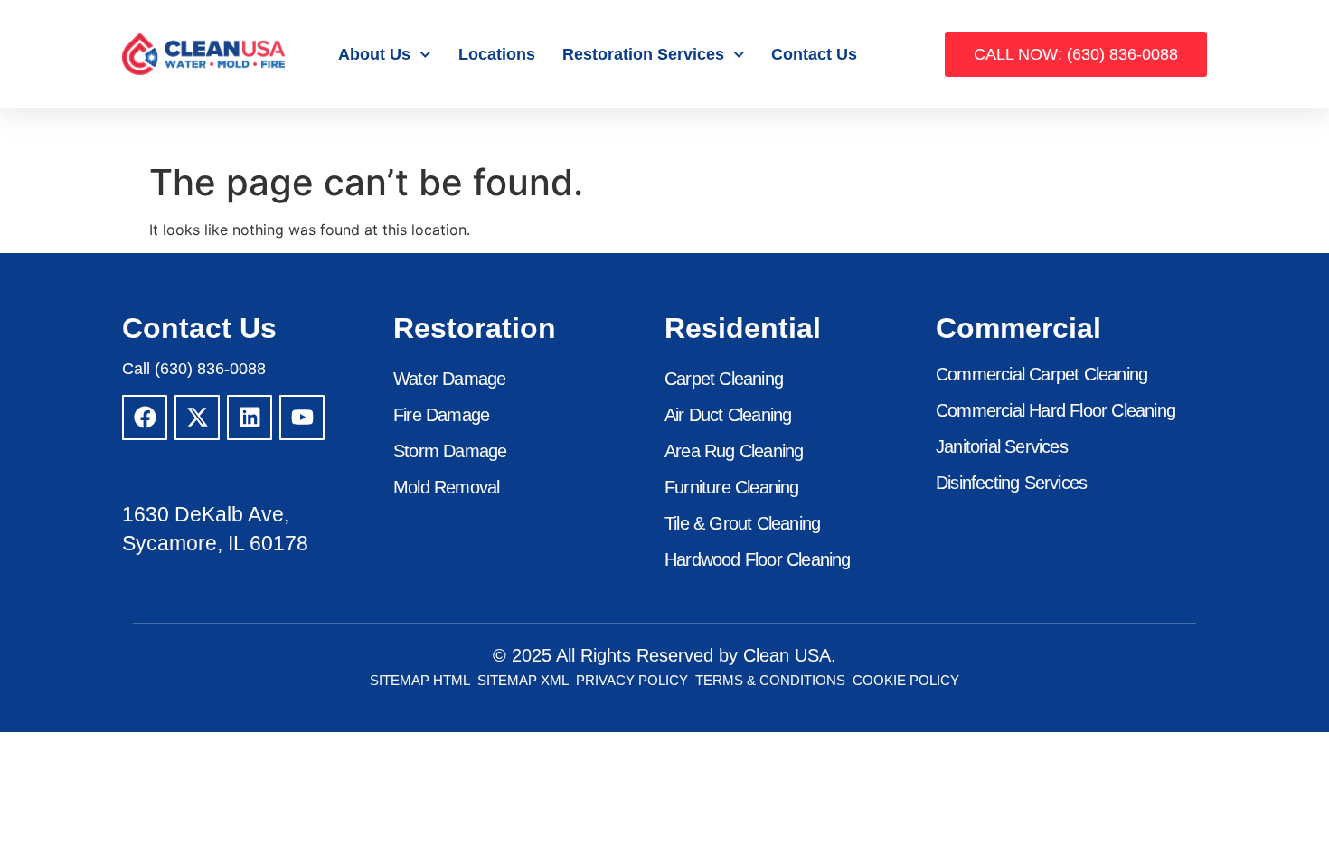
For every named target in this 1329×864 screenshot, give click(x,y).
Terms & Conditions (770, 680)
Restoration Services (643, 54)
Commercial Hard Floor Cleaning (1055, 410)
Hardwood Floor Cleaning (757, 559)
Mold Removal (446, 487)
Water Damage (449, 379)
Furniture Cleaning (731, 487)
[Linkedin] (249, 417)
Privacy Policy (632, 680)
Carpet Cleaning (723, 379)
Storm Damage (449, 451)
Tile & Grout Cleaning (742, 523)
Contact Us (814, 54)
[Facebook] (144, 417)
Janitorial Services (1002, 446)
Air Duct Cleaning (727, 415)
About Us (374, 54)
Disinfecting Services (1011, 483)
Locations (496, 54)
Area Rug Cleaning (733, 451)
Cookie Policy (906, 680)
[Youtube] (302, 417)
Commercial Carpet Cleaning (1041, 374)
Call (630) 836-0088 (194, 369)
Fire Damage (441, 415)
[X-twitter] (197, 417)
